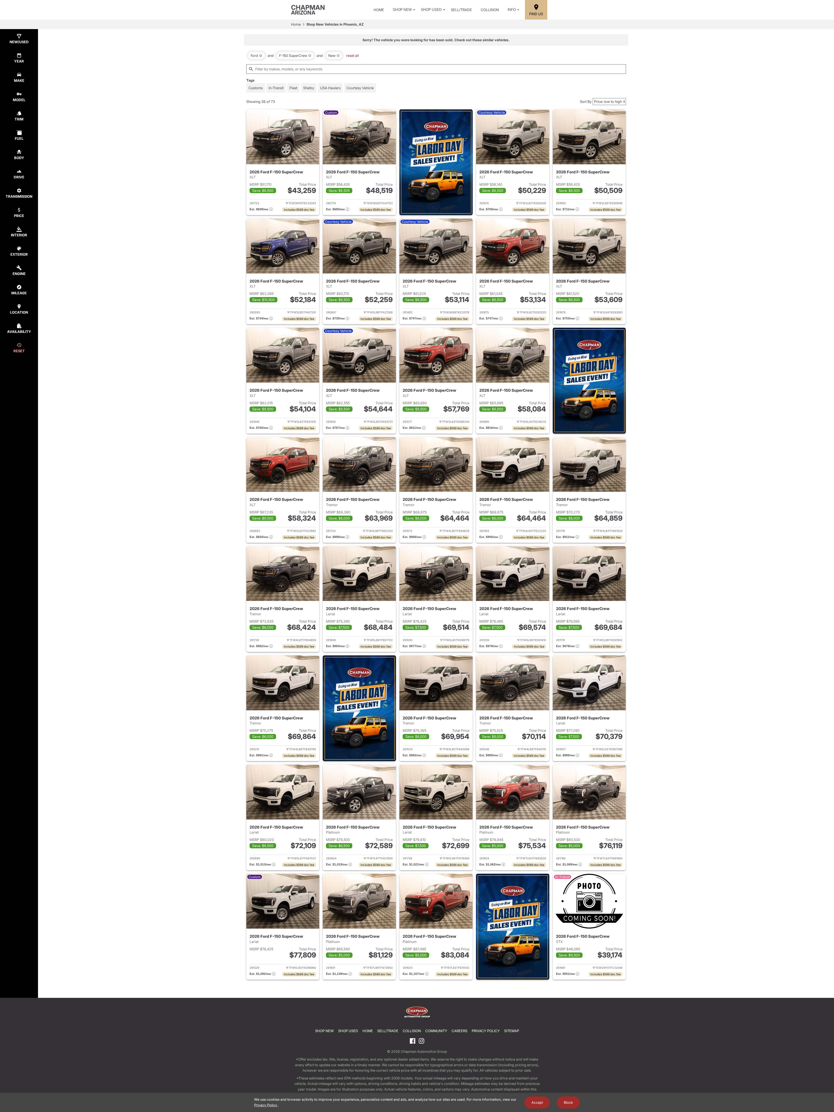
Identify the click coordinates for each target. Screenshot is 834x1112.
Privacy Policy (486, 1031)
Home (379, 10)
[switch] (255, 88)
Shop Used (431, 10)
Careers (459, 1031)
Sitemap (511, 1031)
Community (436, 1031)
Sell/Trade (461, 10)
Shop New (402, 10)
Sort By (586, 101)
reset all (352, 55)
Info (512, 10)
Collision (490, 10)
